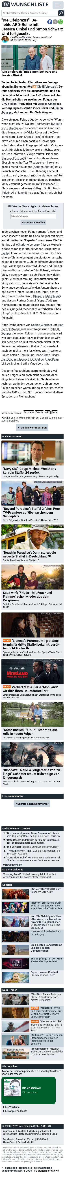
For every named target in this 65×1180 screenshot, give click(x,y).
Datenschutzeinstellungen (34, 1134)
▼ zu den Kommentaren (32, 427)
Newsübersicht (13, 864)
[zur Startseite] (25, 3)
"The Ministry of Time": (33, 852)
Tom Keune (27, 355)
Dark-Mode (24, 1142)
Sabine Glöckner (41, 325)
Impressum (9, 1131)
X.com (30, 1139)
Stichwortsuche (43, 1167)
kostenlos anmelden (33, 222)
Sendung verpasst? (12, 1170)
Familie (39, 412)
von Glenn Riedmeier (20, 37)
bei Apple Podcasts (16, 1111)
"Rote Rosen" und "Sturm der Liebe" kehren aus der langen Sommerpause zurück (32, 841)
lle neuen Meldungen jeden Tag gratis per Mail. (33, 211)
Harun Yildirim (47, 300)
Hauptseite (25, 1167)
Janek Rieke (32, 136)
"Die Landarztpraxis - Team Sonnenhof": (33, 834)
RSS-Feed (42, 1139)
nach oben (11, 1167)
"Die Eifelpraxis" (46, 86)
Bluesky (20, 1139)
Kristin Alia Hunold (14, 192)
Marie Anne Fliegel (47, 355)
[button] (49, 21)
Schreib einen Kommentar (32, 803)
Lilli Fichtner (36, 359)
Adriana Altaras (43, 167)
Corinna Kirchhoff (13, 158)
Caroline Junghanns (14, 359)
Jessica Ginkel (47, 104)
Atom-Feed (9, 1142)
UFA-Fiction (9, 104)
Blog (54, 1134)
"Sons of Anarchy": (33, 859)
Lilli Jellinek (8, 363)
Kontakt (22, 1131)
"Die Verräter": (33, 846)
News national (43, 37)
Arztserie (29, 412)
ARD (47, 412)
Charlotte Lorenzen (29, 244)
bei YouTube (12, 1107)
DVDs (29, 1170)
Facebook (8, 1139)
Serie (54, 412)
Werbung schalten (39, 1131)
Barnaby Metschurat (47, 296)
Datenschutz (10, 1134)
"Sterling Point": (29, 876)
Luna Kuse (51, 359)
